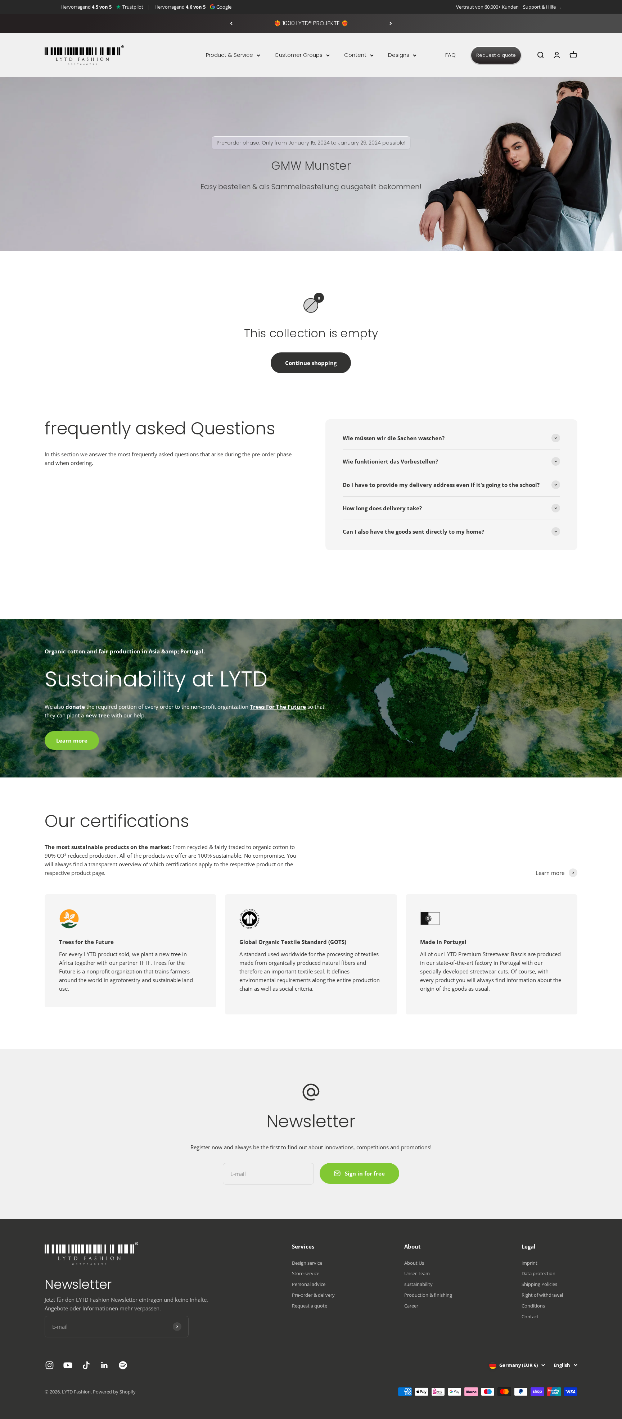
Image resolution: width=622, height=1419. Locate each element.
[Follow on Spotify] (123, 1365)
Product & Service (229, 55)
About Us (414, 1263)
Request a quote (496, 55)
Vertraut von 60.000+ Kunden (487, 7)
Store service (305, 1273)
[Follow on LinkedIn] (104, 1365)
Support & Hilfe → (542, 7)
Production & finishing (428, 1295)
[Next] (390, 23)
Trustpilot (132, 7)
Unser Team (417, 1273)
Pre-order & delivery (313, 1295)
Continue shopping (311, 362)
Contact (530, 1316)
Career (411, 1305)
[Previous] (231, 23)
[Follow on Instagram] (49, 1365)
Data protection (538, 1273)
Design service (307, 1263)
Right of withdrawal (542, 1295)
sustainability (418, 1284)
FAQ (450, 55)
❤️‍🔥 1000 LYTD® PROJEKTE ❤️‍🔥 (311, 23)
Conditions (533, 1305)
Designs (398, 55)
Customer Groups (299, 55)
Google (223, 7)
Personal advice (308, 1284)
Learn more (71, 740)
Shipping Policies (539, 1284)
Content (355, 55)
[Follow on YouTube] (68, 1365)
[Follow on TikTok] (86, 1365)
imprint (529, 1263)
